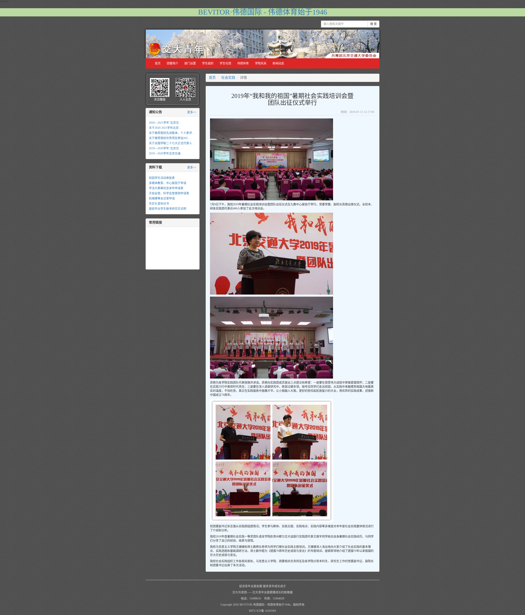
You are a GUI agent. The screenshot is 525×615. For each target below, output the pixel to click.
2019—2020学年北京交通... (166, 153)
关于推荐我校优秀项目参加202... (169, 138)
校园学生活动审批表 (162, 177)
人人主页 (185, 99)
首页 (158, 63)
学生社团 (225, 63)
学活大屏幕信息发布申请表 (166, 188)
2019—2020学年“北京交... (165, 148)
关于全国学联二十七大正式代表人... (171, 143)
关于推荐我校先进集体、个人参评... (171, 132)
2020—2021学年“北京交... (165, 122)
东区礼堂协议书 (159, 203)
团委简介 (172, 63)
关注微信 (159, 99)
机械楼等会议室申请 (162, 198)
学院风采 (260, 63)
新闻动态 (278, 63)
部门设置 (190, 63)
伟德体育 (243, 63)
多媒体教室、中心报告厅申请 (167, 183)
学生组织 (207, 63)
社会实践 (228, 78)
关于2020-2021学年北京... (165, 127)
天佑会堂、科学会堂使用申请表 (169, 193)
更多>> (191, 112)
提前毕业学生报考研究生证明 (167, 208)
